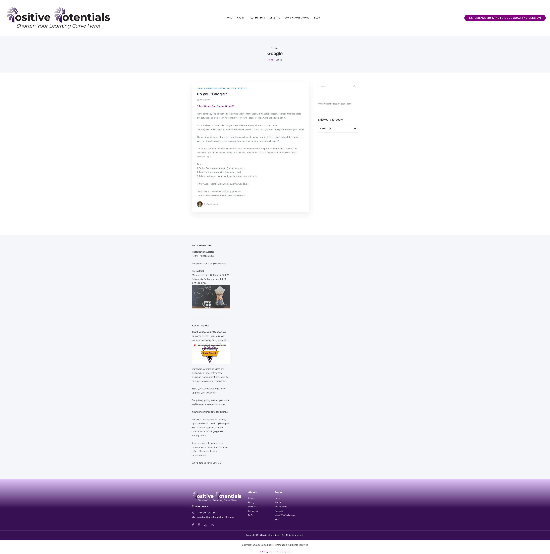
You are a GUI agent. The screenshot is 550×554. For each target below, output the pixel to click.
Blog (317, 18)
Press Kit (252, 507)
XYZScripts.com (284, 552)
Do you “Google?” (212, 94)
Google (221, 88)
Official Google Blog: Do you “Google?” (215, 106)
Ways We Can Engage (297, 18)
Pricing (251, 502)
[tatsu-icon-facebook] (194, 524)
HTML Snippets (265, 552)
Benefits (275, 18)
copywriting (210, 88)
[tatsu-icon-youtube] (206, 524)
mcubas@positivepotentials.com (215, 517)
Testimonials (257, 18)
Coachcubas (212, 204)
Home (229, 18)
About (240, 18)
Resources (253, 511)
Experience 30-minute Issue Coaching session (505, 17)
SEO (245, 88)
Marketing (232, 88)
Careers (251, 498)
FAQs (250, 515)
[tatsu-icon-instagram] (200, 524)
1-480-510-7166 (206, 512)
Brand (200, 88)
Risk (240, 88)
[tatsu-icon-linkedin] (212, 524)
